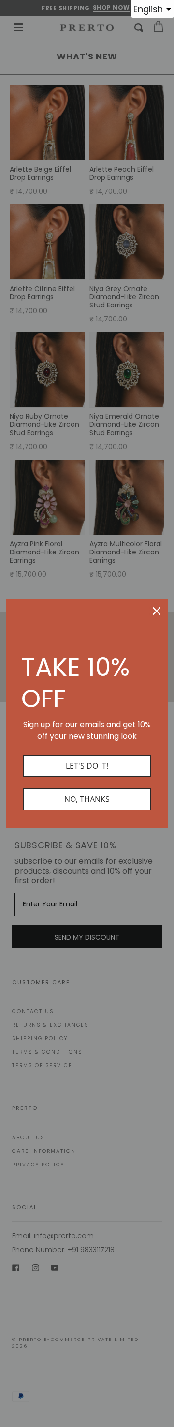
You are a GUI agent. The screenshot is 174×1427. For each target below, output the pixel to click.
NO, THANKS (87, 799)
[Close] (156, 611)
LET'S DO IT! (87, 765)
